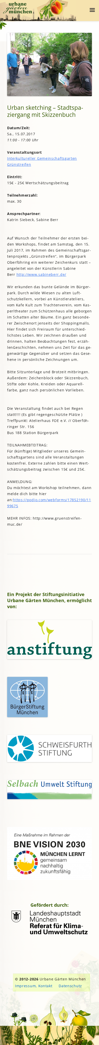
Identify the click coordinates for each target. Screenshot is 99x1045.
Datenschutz (70, 985)
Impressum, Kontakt (34, 985)
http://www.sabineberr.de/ (41, 274)
